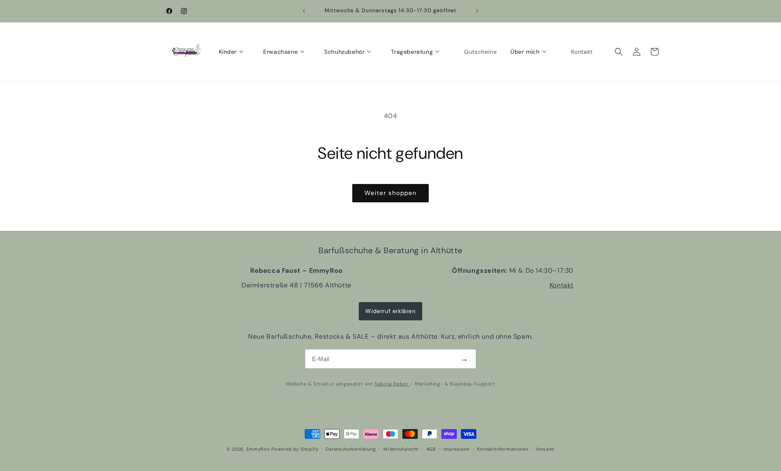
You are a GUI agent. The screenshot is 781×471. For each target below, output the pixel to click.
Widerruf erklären (390, 311)
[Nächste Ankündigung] (477, 11)
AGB (431, 449)
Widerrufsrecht (401, 449)
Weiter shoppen (390, 193)
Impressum (456, 449)
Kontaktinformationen (502, 449)
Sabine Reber (392, 384)
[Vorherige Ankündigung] (304, 11)
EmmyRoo (258, 449)
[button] (619, 52)
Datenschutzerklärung (350, 449)
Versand (545, 449)
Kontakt (562, 285)
